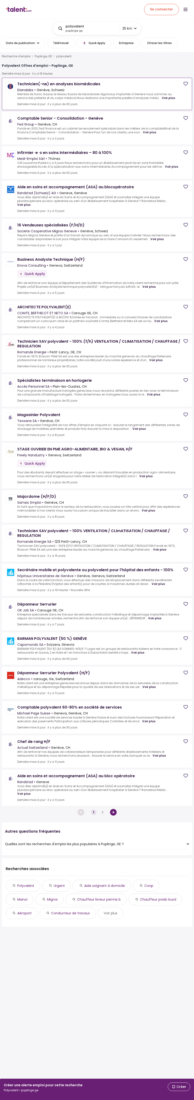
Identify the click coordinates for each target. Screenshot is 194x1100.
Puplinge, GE (43, 56)
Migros (52, 899)
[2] (113, 812)
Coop (148, 885)
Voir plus (168, 98)
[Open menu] (185, 9)
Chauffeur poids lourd (158, 899)
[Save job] (185, 84)
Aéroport (24, 913)
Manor (22, 899)
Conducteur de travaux (70, 913)
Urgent (59, 885)
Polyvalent (25, 885)
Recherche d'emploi (16, 56)
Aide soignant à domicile (104, 885)
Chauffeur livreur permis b (99, 899)
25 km (127, 28)
